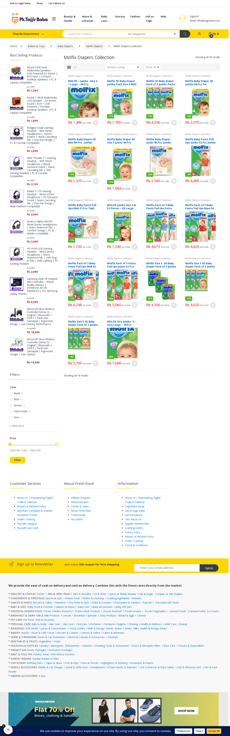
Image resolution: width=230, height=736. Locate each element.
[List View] (75, 67)
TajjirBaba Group (134, 506)
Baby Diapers (65, 46)
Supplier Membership (137, 523)
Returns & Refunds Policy (31, 506)
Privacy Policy (132, 532)
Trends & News (80, 506)
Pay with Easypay (27, 523)
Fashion (135, 16)
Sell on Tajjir (150, 18)
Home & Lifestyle (87, 18)
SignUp (209, 568)
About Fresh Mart (81, 510)
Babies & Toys (36, 46)
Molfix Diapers (94, 46)
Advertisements (80, 502)
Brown (18, 405)
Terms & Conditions (136, 545)
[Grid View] (69, 67)
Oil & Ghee (100, 594)
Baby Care (104, 18)
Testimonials (78, 515)
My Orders (77, 519)
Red (16, 417)
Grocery (120, 16)
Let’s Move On (133, 519)
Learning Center (134, 528)
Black (17, 393)
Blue (16, 399)
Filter (17, 460)
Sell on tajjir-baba (135, 510)
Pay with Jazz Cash (27, 528)
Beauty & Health (69, 18)
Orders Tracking (26, 519)
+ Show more (17, 425)
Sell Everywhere (134, 515)
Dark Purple (20, 411)
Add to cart (95, 123)
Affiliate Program (80, 497)
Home (13, 46)
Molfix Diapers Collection (80, 75)
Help (163, 16)
